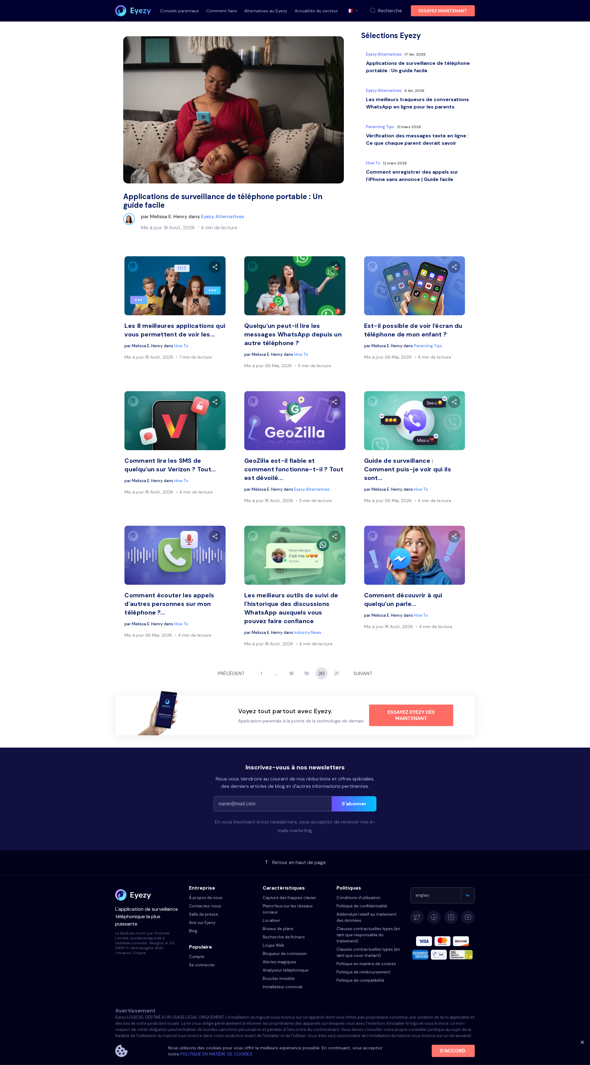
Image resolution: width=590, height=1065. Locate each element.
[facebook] (434, 917)
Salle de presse (203, 914)
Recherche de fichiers (284, 937)
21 (336, 673)
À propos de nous (205, 897)
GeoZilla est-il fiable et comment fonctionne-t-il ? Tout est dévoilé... (293, 469)
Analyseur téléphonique (286, 970)
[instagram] (451, 917)
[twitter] (417, 917)
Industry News (307, 632)
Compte (196, 956)
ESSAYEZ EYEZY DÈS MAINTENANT (411, 715)
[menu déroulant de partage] (215, 267)
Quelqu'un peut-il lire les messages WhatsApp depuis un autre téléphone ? (293, 334)
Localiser (271, 920)
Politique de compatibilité (360, 980)
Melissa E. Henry (168, 216)
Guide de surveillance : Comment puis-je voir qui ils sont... (407, 469)
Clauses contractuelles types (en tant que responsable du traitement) (368, 935)
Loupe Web (273, 945)
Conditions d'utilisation (358, 897)
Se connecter (202, 965)
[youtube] (468, 917)
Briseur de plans (278, 928)
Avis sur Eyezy (202, 922)
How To (373, 163)
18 (291, 673)
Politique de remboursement (363, 972)
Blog (193, 930)
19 (306, 673)
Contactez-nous (205, 906)
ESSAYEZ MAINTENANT (443, 11)
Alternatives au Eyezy (265, 11)
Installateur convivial (282, 986)
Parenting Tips (380, 126)
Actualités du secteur (316, 11)
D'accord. (453, 1050)
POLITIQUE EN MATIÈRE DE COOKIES (216, 1054)
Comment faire (221, 11)
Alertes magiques (279, 962)
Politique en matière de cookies (366, 963)
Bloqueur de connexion (285, 953)
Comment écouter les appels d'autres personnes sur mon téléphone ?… (169, 603)
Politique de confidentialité (361, 906)
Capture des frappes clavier (289, 897)
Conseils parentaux (179, 11)
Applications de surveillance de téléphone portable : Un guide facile (222, 201)
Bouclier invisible (279, 978)
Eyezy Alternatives (222, 216)
